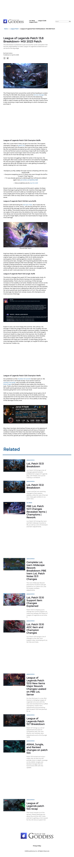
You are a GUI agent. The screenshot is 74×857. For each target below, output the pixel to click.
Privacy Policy (37, 846)
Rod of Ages (7, 384)
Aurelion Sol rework (24, 379)
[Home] (13, 21)
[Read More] (15, 469)
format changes (39, 95)
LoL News (32, 20)
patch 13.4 (21, 145)
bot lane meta (27, 205)
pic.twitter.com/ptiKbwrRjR (29, 180)
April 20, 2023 (34, 183)
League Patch (33, 22)
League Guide (42, 20)
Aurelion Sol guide (9, 382)
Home (6, 28)
